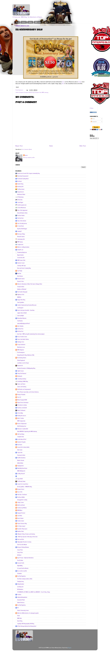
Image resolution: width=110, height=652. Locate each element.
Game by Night (20, 315)
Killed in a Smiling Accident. (23, 247)
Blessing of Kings (21, 234)
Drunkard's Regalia (21, 442)
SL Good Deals (20, 226)
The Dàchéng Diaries (21, 357)
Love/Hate (19, 515)
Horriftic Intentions (21, 457)
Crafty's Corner (20, 502)
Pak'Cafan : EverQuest (22, 494)
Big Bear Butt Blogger (22, 228)
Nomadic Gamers (21, 236)
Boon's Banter (20, 518)
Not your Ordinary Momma (23, 547)
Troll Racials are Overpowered (24, 389)
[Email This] (30, 90)
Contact (24, 22)
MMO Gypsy (20, 242)
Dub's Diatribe (20, 326)
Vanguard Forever (21, 513)
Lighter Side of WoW (22, 313)
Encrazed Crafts (20, 563)
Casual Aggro (20, 202)
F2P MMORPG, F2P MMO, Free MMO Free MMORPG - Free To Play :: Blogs (33, 592)
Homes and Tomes (21, 384)
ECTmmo (91, 108)
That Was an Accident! (22, 407)
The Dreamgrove (21, 352)
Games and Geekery (21, 386)
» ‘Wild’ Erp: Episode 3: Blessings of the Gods (27, 536)
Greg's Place (20, 550)
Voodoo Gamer (20, 521)
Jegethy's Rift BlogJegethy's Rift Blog (25, 623)
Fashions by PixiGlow (22, 507)
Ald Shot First (20, 329)
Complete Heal (20, 436)
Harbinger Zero (20, 342)
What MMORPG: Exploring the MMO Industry (27, 431)
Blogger (69, 647)
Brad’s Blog (19, 621)
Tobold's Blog (20, 184)
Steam (79, 82)
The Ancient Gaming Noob (23, 178)
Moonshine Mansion (21, 318)
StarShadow (20, 321)
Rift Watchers (20, 589)
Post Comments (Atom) (27, 149)
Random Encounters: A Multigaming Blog (26, 368)
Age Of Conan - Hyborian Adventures (25, 557)
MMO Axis (19, 618)
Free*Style (19, 271)
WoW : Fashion (20, 418)
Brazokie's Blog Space (22, 529)
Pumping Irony (20, 581)
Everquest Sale (38, 92)
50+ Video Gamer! (21, 526)
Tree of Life (19, 492)
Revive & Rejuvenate (22, 423)
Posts (93, 118)
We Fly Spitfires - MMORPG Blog (24, 486)
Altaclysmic (19, 376)
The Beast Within (21, 497)
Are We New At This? (21, 439)
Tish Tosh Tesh (20, 218)
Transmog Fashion (21, 455)
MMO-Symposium (21, 421)
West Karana (20, 276)
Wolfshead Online (21, 194)
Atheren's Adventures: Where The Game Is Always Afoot (29, 284)
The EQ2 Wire (20, 560)
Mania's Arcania (20, 460)
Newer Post (19, 146)
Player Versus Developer (22, 402)
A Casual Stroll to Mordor (22, 568)
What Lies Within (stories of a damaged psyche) (27, 613)
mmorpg (46, 92)
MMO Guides (38, 22)
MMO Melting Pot (21, 471)
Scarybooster (20, 244)
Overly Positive (20, 286)
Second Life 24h (20, 257)
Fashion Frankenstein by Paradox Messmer (26, 305)
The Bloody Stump (21, 481)
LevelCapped (20, 307)
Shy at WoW (20, 478)
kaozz (26, 155)
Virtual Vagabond (21, 360)
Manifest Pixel (20, 531)
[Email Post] (27, 90)
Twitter (46, 22)
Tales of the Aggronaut (22, 210)
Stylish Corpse (20, 371)
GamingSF (19, 231)
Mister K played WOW (22, 400)
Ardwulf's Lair (20, 249)
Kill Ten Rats (20, 199)
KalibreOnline (20, 463)
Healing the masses (21, 415)
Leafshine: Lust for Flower (23, 363)
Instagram (68, 22)
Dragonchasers (20, 192)
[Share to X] (33, 90)
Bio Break (19, 181)
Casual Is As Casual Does (22, 484)
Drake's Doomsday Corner (23, 610)
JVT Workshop (20, 197)
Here (63, 83)
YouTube (60, 22)
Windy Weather (20, 584)
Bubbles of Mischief (21, 289)
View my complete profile (29, 157)
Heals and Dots (20, 539)
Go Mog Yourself (21, 473)
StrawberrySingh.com (22, 252)
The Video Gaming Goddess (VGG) (24, 579)
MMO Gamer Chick (21, 260)
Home (17, 22)
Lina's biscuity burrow (22, 223)
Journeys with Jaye (21, 265)
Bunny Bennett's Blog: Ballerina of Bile (25, 355)
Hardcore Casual (20, 263)
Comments (94, 121)
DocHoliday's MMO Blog (22, 381)
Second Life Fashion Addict (23, 447)
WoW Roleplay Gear (21, 426)
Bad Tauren (19, 444)
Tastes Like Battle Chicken (23, 339)
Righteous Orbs (20, 294)
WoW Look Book (21, 505)
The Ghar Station (20, 215)
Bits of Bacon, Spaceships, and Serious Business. (28, 392)
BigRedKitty (20, 565)
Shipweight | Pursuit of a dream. (24, 542)
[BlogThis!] (31, 90)
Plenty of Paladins (21, 394)
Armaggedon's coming (22, 500)
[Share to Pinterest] (36, 90)
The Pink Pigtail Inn (21, 576)
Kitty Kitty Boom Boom (22, 468)
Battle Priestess (20, 602)
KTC (18, 607)
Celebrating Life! (21, 239)
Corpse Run (19, 452)
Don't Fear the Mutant (22, 544)
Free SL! (19, 397)
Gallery (30, 22)
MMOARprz (19, 510)
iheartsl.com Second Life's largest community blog (28, 173)
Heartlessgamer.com (21, 205)
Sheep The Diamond (21, 373)
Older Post (82, 146)
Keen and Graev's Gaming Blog (24, 268)
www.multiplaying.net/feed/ (23, 323)
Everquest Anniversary (29, 92)
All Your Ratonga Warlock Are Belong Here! (26, 626)
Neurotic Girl (20, 365)
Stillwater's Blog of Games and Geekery (26, 534)
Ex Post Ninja (20, 413)
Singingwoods (20, 465)
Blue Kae (19, 273)
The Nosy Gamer (20, 189)
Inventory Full (20, 186)
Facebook (53, 22)
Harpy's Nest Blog (21, 299)
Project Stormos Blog (22, 523)
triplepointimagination (22, 597)
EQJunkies (19, 573)
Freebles (19, 594)
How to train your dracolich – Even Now (25, 310)
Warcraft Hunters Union (22, 213)
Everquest (21, 92)
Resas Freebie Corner (22, 336)
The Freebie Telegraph (22, 292)
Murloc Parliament (21, 410)
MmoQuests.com (21, 347)
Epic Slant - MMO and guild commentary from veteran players (31, 334)
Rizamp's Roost (20, 489)
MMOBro (19, 297)
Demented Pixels (21, 600)
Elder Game (19, 450)
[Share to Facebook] (35, 90)
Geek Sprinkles (20, 302)
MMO (43, 92)
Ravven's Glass (20, 281)
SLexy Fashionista (21, 344)
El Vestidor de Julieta (22, 405)
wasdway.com (20, 586)
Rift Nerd (19, 555)
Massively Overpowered (22, 176)
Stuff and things (20, 434)
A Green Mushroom (21, 207)
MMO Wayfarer (20, 350)
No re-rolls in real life (22, 571)
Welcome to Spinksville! (22, 429)
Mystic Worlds (20, 255)
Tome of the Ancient (21, 221)
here (63, 82)
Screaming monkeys (21, 379)
